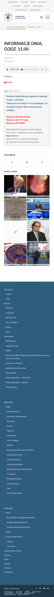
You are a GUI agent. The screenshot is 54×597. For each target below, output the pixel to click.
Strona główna (20, 27)
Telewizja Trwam (12, 346)
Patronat (7, 568)
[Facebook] (36, 588)
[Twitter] (40, 588)
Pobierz (8, 76)
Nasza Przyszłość (21, 10)
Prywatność (8, 572)
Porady (10, 426)
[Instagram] (44, 588)
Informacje (8, 290)
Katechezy (11, 421)
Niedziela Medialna (14, 479)
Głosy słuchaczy (13, 484)
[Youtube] (48, 588)
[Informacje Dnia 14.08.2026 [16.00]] (38, 186)
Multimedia (31, 27)
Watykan (9, 308)
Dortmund (11, 546)
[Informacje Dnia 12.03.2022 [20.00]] (38, 254)
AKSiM (33, 2)
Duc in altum (11, 435)
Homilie (10, 445)
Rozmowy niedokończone (17, 416)
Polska (8, 294)
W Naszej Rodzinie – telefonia (17, 382)
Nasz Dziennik (38, 6)
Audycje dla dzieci (14, 459)
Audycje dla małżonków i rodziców (20, 450)
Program (7, 555)
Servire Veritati (35, 10)
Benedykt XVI (11, 317)
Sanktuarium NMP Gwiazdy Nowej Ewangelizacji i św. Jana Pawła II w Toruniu (28, 356)
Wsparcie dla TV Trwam (17, 120)
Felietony (10, 431)
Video (8, 513)
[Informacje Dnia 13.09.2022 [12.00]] (15, 254)
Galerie (8, 532)
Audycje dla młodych (15, 464)
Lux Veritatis (16, 6)
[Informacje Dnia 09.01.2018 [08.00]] (15, 209)
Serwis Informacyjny (14, 493)
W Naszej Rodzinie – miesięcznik (18, 378)
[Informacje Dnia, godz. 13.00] (15, 231)
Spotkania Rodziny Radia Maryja (19, 469)
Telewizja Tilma (11, 387)
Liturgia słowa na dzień (12, 551)
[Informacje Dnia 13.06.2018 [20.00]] (38, 231)
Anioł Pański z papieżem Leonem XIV (21, 518)
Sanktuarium (42, 2)
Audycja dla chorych (14, 455)
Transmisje (11, 474)
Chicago (10, 542)
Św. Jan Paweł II (12, 322)
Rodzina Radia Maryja (14, 537)
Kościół (7, 303)
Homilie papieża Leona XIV (17, 522)
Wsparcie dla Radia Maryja (18, 117)
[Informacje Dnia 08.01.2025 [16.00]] (15, 186)
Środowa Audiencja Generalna (18, 527)
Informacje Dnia (15, 91)
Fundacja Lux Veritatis (14, 363)
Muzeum (27, 6)
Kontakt (7, 564)
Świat (8, 299)
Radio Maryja (13, 2)
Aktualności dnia (13, 412)
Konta (6, 559)
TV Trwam (24, 2)
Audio (39, 27)
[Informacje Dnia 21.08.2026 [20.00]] (38, 209)
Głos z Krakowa (13, 440)
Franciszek (10, 313)
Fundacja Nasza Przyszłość (16, 368)
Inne (8, 488)
